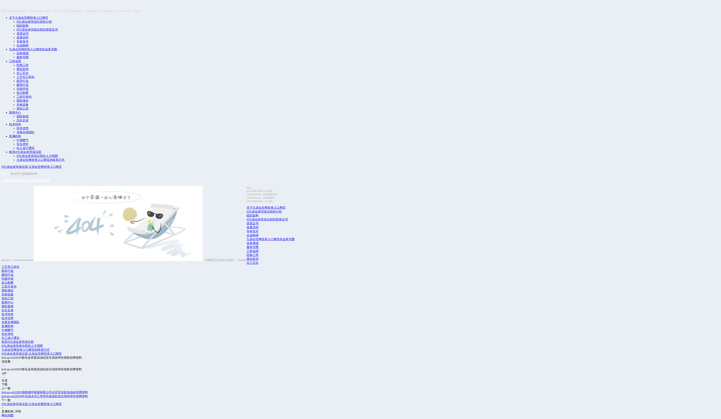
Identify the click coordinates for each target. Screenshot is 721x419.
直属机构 (15, 136)
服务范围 (23, 57)
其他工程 (23, 108)
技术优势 (23, 128)
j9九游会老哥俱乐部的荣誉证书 (37, 29)
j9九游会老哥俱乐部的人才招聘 (37, 156)
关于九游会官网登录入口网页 (28, 17)
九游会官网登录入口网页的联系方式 (41, 159)
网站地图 (8, 415)
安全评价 (23, 144)
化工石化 (23, 73)
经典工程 (23, 65)
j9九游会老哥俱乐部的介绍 (34, 21)
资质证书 (23, 33)
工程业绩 (15, 61)
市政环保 (23, 88)
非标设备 (23, 104)
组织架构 (23, 25)
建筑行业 (23, 84)
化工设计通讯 (26, 148)
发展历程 (23, 37)
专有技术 (23, 41)
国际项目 (23, 100)
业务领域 (23, 53)
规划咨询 (23, 69)
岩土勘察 (23, 92)
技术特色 (15, 124)
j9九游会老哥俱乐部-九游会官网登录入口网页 (32, 166)
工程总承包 (24, 96)
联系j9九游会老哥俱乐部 (25, 152)
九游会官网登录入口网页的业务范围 (33, 49)
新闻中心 (15, 112)
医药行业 (23, 81)
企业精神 (23, 45)
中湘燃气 (23, 140)
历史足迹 (23, 120)
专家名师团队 (26, 132)
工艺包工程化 (26, 77)
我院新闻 (23, 116)
